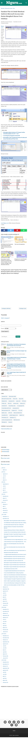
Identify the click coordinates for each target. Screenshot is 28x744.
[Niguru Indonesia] (14, 3)
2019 (4, 633)
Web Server (17, 419)
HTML (4, 403)
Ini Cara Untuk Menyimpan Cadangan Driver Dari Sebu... (15, 582)
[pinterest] (17, 230)
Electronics (12, 396)
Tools (10, 422)
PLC (20, 410)
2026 (3, 467)
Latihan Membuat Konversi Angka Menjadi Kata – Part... (15, 541)
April (5, 599)
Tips (21, 398)
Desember (5, 496)
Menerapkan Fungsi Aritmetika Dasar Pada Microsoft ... (15, 562)
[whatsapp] (24, 230)
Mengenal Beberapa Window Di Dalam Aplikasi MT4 (14, 530)
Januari (5, 492)
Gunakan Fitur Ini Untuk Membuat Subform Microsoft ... (15, 532)
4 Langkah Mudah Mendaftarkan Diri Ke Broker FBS (14, 570)
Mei (4, 477)
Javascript (16, 408)
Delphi (21, 415)
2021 (4, 514)
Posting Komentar (4, 23)
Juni (4, 475)
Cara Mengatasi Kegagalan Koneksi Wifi (11, 135)
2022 (4, 502)
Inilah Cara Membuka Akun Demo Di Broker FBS (13, 560)
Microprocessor (6, 410)
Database (13, 417)
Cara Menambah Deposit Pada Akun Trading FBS (14, 524)
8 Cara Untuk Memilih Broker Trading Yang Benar (14, 572)
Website (4, 401)
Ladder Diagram (13, 415)
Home (14, 730)
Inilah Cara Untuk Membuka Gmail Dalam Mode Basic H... (15, 574)
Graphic (14, 410)
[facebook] (4, 230)
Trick (15, 398)
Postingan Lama (22, 308)
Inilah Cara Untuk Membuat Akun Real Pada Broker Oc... (15, 550)
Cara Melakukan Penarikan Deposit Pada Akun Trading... (15, 522)
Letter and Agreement (7, 419)
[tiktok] (22, 722)
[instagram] (11, 725)
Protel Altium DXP (6, 408)
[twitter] (10, 230)
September (6, 484)
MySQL (4, 412)
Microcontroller (18, 412)
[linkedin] (16, 725)
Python (22, 403)
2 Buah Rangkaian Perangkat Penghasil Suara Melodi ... (15, 578)
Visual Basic (12, 405)
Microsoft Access (6, 398)
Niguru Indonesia (16, 735)
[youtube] (18, 722)
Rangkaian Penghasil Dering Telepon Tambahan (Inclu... (15, 576)
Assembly (5, 415)
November (6, 518)
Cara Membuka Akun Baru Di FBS (10, 568)
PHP (24, 401)
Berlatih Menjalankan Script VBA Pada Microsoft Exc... (15, 556)
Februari (5, 500)
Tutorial (4, 396)
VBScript (4, 422)
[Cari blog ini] (26, 3)
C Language (20, 405)
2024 (3, 482)
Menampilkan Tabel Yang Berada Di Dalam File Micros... (15, 520)
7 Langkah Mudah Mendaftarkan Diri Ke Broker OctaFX (15, 554)
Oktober (5, 504)
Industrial (11, 401)
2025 (3, 471)
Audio (18, 401)
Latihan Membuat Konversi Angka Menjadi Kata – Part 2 (15, 539)
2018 (4, 660)
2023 (3, 494)
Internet (15, 403)
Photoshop (5, 417)
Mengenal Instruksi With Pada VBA (11, 552)
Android (4, 405)
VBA (10, 403)
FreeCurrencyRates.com (6, 428)
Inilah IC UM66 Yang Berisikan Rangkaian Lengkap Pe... (15, 580)
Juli (4, 486)
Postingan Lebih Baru (6, 308)
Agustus (5, 473)
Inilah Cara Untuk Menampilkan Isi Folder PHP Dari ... (14, 585)
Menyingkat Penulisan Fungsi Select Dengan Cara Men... (15, 534)
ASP (10, 412)
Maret (5, 469)
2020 (4, 607)
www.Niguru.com (5, 223)
